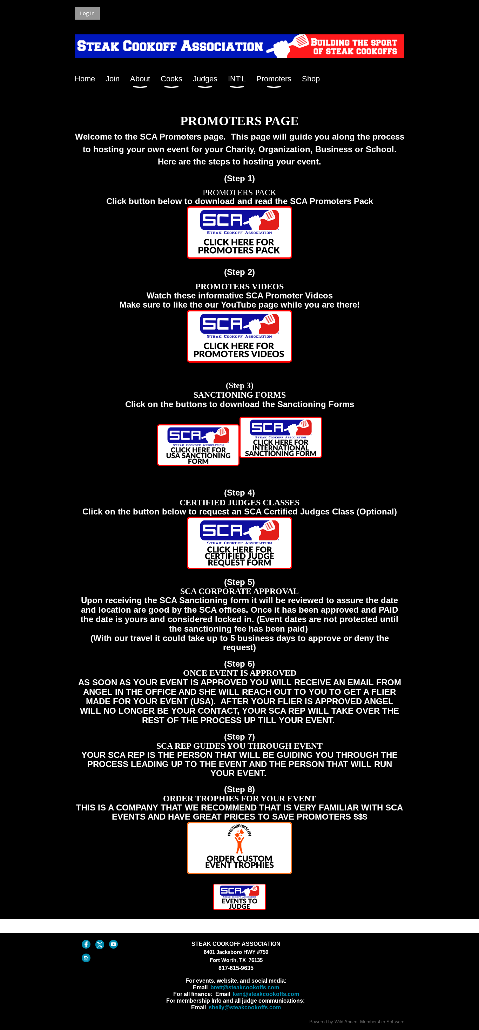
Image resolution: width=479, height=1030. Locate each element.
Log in (87, 12)
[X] (99, 944)
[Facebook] (86, 944)
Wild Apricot (347, 1021)
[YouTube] (113, 944)
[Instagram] (86, 958)
